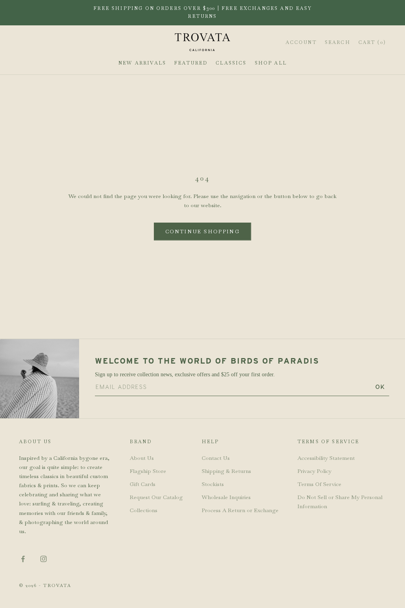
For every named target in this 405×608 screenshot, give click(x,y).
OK (380, 386)
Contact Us (216, 457)
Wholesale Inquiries (226, 497)
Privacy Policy (314, 471)
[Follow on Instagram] (43, 559)
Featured (191, 63)
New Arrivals (142, 63)
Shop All (271, 63)
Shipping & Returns (226, 471)
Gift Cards (142, 484)
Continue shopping (202, 231)
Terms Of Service (319, 484)
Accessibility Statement (326, 457)
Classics (231, 63)
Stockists (213, 484)
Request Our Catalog (156, 497)
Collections (143, 510)
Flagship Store (148, 471)
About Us (142, 457)
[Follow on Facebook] (23, 559)
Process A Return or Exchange (240, 510)
